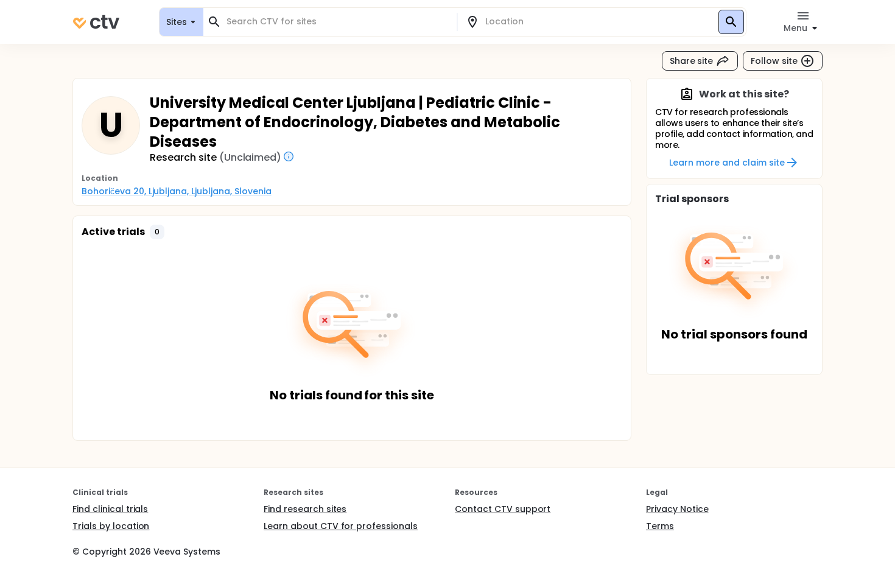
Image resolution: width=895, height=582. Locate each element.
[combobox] (337, 21)
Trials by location (110, 526)
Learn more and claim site (726, 162)
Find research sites (305, 508)
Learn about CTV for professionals (341, 526)
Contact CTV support (502, 508)
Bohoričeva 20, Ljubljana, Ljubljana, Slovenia (177, 191)
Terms (660, 526)
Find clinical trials (110, 508)
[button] (157, 232)
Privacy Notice (677, 508)
